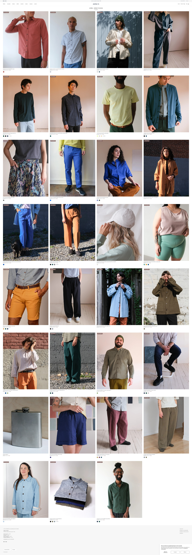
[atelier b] (96, 4)
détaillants (181, 533)
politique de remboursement (184, 531)
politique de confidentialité (184, 530)
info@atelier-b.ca (6, 539)
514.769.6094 (11, 539)
